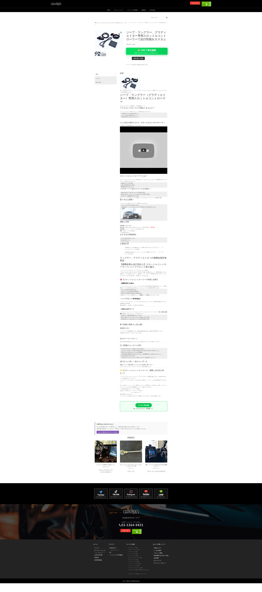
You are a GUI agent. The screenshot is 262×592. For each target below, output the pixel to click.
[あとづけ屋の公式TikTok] (116, 494)
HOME (108, 10)
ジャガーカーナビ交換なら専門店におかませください (139, 569)
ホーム (97, 22)
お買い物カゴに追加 (138, 58)
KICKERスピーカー (125, 240)
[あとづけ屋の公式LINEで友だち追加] (161, 494)
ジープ (125, 22)
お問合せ (96, 557)
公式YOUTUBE (98, 555)
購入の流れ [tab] (98, 82)
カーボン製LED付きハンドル (128, 238)
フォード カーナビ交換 (132, 553)
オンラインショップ (118, 10)
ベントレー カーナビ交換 (133, 565)
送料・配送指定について (100, 552)
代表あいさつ (157, 548)
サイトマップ (157, 560)
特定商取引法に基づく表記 (161, 555)
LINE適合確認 (98, 560)
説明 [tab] (97, 74)
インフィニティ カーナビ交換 (134, 563)
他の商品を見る (125, 232)
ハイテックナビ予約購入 (132, 10)
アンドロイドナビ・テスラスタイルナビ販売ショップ (111, 22)
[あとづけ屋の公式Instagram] (131, 494)
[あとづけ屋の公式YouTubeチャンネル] (146, 494)
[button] (121, 33)
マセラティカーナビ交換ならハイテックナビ (137, 573)
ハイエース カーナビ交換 (133, 561)
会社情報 (156, 558)
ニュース (96, 548)
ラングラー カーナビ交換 (133, 559)
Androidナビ (113, 548)
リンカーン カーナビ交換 (133, 555)
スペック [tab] (98, 78)
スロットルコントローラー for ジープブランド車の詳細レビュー (135, 366)
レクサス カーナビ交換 (132, 547)
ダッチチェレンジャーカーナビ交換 (135, 567)
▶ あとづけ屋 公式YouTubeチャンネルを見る (108, 432)
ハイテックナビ (125, 241)
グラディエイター (140, 64)
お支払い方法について (115, 550)
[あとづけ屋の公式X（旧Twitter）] (101, 494)
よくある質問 (157, 550)
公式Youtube (152, 10)
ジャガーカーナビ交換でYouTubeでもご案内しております (134, 396)
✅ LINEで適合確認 (143, 405)
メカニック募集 (158, 553)
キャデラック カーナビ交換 (133, 549)
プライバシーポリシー (160, 563)
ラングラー (133, 64)
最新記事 (144, 10)
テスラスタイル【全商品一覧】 (106, 472)
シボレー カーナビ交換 (132, 551)
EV (110, 552)
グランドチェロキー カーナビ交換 (135, 557)
